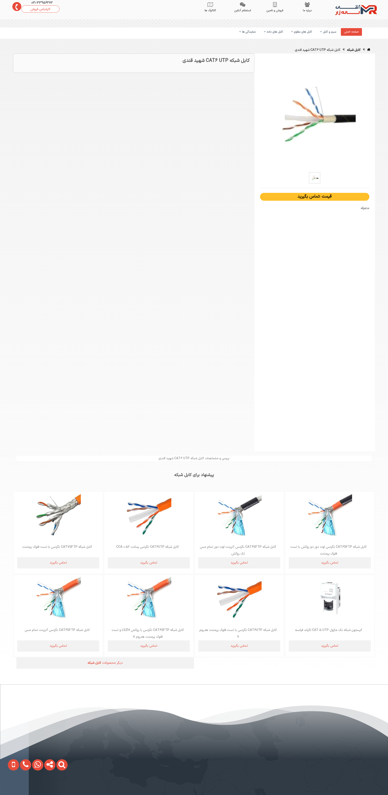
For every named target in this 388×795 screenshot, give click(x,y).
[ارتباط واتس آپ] (33, 784)
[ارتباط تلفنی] (21, 784)
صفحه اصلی (351, 32)
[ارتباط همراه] (9, 784)
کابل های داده (274, 32)
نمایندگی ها (248, 32)
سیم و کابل (329, 32)
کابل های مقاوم (302, 32)
